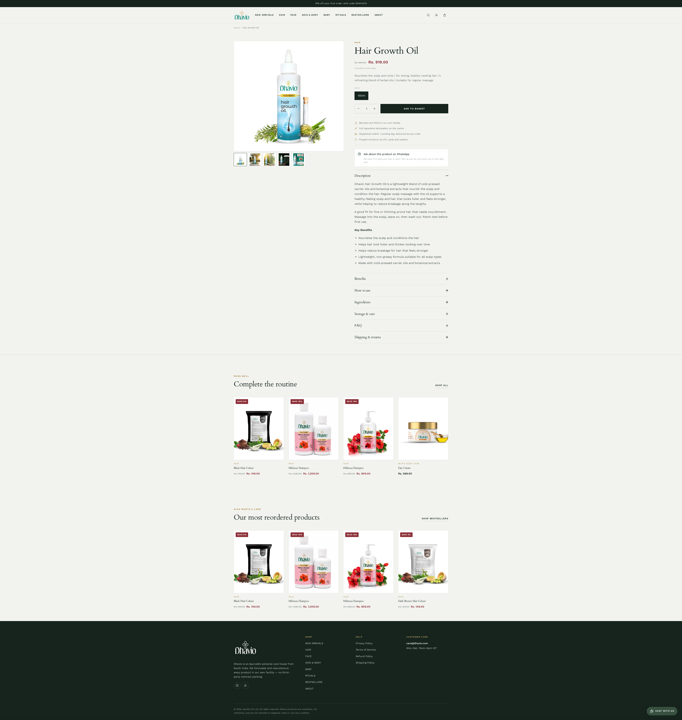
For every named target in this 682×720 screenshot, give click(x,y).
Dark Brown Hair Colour (412, 601)
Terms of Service (366, 649)
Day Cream (404, 468)
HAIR (282, 15)
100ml (361, 95)
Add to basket (414, 108)
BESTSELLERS (360, 15)
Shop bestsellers (435, 518)
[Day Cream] (423, 428)
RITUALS (340, 15)
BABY (327, 15)
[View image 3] (269, 159)
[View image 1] (240, 159)
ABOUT (379, 15)
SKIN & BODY (310, 15)
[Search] (428, 15)
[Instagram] (237, 685)
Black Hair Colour (244, 468)
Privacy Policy (364, 643)
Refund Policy (364, 656)
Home (237, 27)
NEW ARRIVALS (264, 15)
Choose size (314, 455)
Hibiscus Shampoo (299, 468)
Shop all (441, 385)
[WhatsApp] (245, 685)
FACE (293, 15)
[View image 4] (284, 159)
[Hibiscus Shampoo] (314, 428)
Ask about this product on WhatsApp (386, 154)
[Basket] (444, 15)
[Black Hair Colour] (259, 428)
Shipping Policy (365, 662)
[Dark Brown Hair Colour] (423, 562)
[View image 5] (298, 159)
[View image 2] (254, 159)
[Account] (436, 15)
